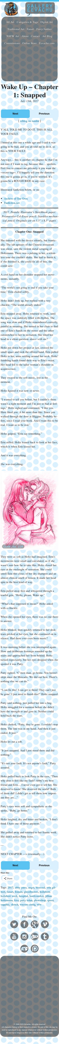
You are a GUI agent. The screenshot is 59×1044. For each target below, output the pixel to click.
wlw (39, 904)
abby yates (21, 887)
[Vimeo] (45, 925)
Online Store (29, 43)
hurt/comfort (36, 896)
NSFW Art (13, 36)
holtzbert (45, 891)
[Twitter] (14, 925)
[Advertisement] (29, 63)
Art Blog (47, 36)
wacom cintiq (27, 904)
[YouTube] (14, 937)
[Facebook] (24, 925)
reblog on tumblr (29, 121)
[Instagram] (24, 937)
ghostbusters (31, 891)
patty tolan (26, 900)
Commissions (12, 43)
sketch (14, 904)
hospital (23, 896)
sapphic (5, 904)
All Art (10, 22)
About (25, 36)
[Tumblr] (45, 937)
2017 (10, 887)
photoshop (40, 900)
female (18, 891)
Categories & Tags (27, 22)
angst (31, 887)
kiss (16, 900)
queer (50, 900)
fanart (10, 891)
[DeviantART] (35, 937)
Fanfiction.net (12, 202)
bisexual (40, 887)
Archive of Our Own (16, 198)
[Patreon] (35, 949)
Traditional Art (15, 29)
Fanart (30, 29)
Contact (35, 36)
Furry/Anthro (44, 29)
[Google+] (35, 925)
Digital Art (46, 22)
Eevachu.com (47, 43)
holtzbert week (9, 896)
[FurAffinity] (24, 949)
